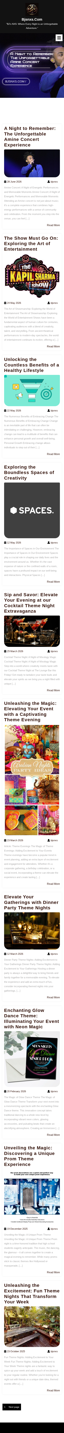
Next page (14, 1407)
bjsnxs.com (32, 19)
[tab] (59, 37)
